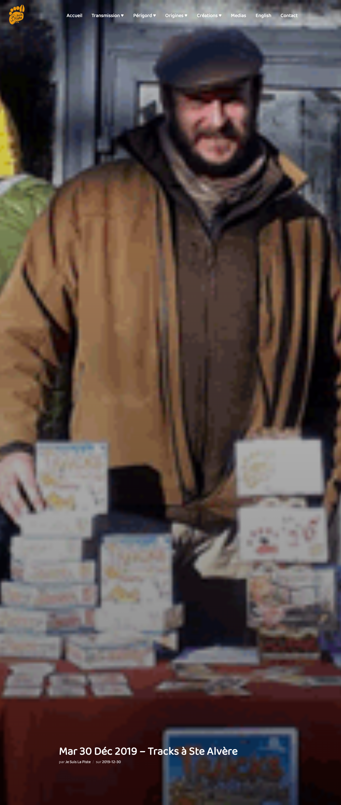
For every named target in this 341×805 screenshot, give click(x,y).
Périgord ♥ (144, 15)
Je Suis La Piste (78, 762)
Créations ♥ (209, 15)
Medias (238, 15)
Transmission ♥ (108, 15)
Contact (289, 15)
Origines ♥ (176, 15)
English (263, 15)
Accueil (74, 15)
